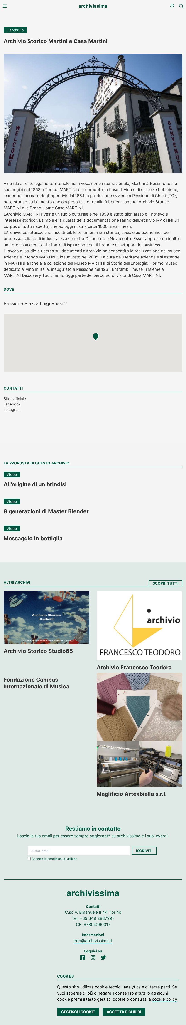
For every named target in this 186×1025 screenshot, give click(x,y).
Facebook (12, 404)
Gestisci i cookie (78, 1012)
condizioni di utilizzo (62, 859)
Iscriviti (144, 851)
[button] (96, 337)
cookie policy (164, 999)
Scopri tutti (165, 583)
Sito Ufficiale (15, 398)
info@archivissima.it (93, 940)
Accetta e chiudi (124, 1012)
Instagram (12, 409)
